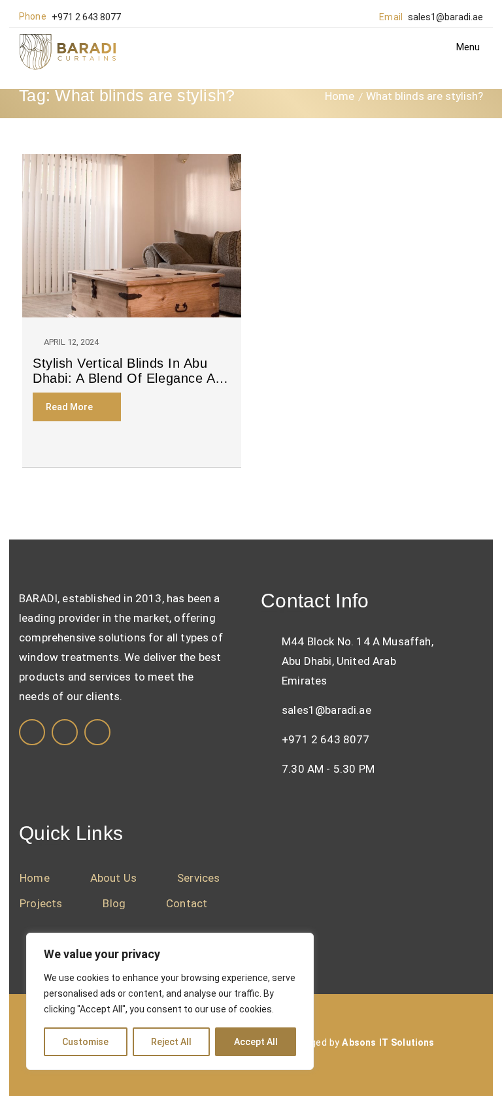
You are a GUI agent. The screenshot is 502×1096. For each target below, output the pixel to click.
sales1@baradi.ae (445, 17)
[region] (170, 1001)
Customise (85, 1042)
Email (391, 17)
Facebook (32, 732)
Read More (69, 407)
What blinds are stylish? (424, 96)
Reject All (171, 1042)
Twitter (97, 732)
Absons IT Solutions (388, 1042)
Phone (32, 16)
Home (339, 96)
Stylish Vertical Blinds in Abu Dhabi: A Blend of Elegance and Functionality (132, 371)
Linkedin (65, 732)
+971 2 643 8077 (86, 17)
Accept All (256, 1042)
